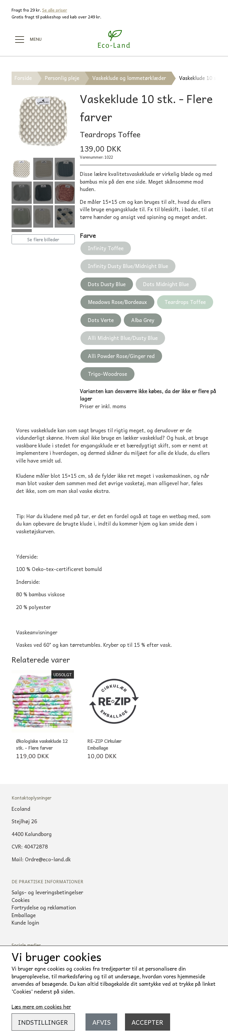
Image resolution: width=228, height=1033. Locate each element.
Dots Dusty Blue (107, 284)
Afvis (101, 1022)
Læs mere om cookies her (41, 1006)
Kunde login (25, 922)
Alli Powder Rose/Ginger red (121, 356)
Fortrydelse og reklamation (44, 907)
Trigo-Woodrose (107, 374)
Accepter (147, 1022)
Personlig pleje (62, 78)
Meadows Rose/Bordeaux (117, 302)
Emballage (24, 915)
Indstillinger (43, 1022)
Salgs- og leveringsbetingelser (47, 892)
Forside (23, 78)
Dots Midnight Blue (166, 284)
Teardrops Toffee (185, 302)
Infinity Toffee (106, 248)
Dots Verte (101, 320)
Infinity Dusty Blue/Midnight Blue (128, 266)
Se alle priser (54, 10)
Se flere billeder (43, 239)
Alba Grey (142, 320)
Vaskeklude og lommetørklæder (129, 78)
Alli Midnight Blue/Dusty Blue (123, 338)
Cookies (21, 900)
